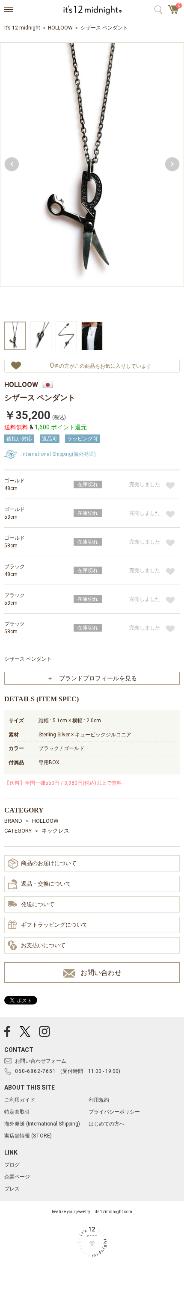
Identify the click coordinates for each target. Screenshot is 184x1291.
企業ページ (17, 1177)
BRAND (13, 821)
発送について (37, 904)
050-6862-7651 (35, 1071)
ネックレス (55, 830)
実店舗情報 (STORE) (28, 1136)
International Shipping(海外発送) (58, 454)
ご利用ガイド (19, 1100)
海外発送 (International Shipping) (42, 1124)
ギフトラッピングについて (54, 925)
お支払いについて (43, 945)
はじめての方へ (107, 1124)
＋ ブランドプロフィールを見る (92, 678)
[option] (92, 181)
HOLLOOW (60, 28)
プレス (12, 1189)
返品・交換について (46, 883)
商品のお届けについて (49, 863)
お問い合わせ (101, 973)
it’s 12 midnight (22, 28)
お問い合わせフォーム (40, 1061)
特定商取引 (17, 1112)
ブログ (12, 1165)
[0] (174, 12)
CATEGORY (18, 830)
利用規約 (99, 1100)
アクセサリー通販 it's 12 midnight (92, 9)
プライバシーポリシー (114, 1112)
